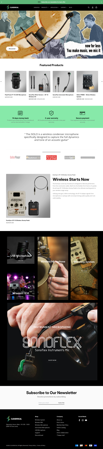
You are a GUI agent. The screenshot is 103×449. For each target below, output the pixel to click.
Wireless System (40, 420)
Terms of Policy (41, 445)
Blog (70, 7)
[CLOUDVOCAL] (12, 7)
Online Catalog (61, 427)
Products (44, 7)
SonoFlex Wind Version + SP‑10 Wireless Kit (38, 96)
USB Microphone (40, 430)
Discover (12, 49)
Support (63, 7)
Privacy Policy (32, 445)
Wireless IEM (39, 422)
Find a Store (60, 422)
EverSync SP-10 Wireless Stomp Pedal (18, 220)
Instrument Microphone (42, 427)
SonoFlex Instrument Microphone (63, 95)
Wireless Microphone (41, 425)
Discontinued (39, 435)
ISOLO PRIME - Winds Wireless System (86, 96)
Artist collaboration (62, 433)
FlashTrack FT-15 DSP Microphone (15, 95)
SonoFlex (37, 7)
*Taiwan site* (61, 435)
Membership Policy (62, 425)
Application (54, 7)
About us (59, 420)
